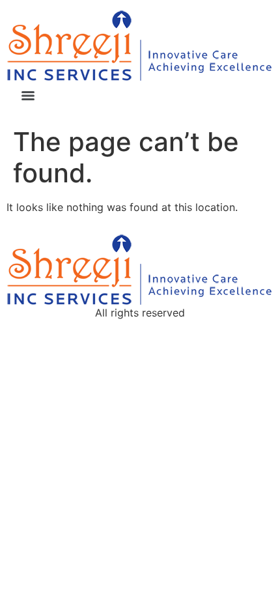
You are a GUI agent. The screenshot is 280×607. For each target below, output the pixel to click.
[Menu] (28, 96)
